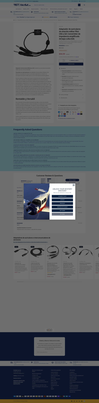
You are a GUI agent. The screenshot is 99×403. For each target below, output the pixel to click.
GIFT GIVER (62, 210)
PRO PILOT (62, 203)
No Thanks (62, 214)
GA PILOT (62, 199)
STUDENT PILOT (62, 196)
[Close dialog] (74, 185)
